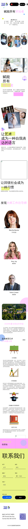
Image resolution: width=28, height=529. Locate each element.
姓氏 (16, 464)
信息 (3, 482)
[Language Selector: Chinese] (14, 4)
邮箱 (3, 473)
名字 (3, 464)
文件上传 (4, 494)
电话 (16, 473)
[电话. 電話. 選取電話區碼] (17, 476)
